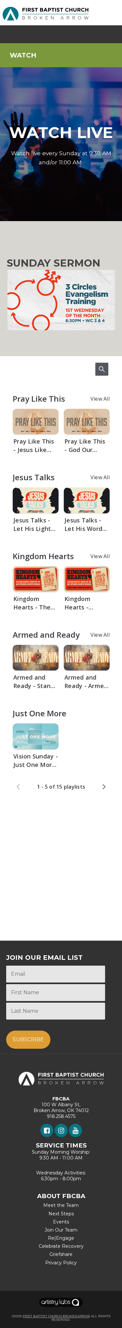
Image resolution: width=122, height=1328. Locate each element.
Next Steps (61, 1214)
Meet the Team (61, 1205)
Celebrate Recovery (61, 1246)
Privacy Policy (61, 1263)
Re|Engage (61, 1238)
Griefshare (61, 1254)
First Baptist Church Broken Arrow (56, 1316)
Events (61, 1222)
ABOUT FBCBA (61, 1196)
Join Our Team (61, 1230)
